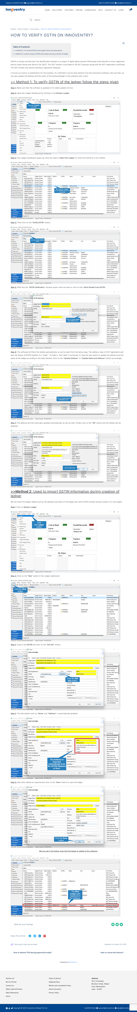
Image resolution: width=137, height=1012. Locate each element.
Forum (8, 996)
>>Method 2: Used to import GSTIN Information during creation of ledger (41, 54)
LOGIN (121, 10)
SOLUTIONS (57, 10)
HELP (100, 10)
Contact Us (10, 985)
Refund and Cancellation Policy (60, 985)
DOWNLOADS (90, 10)
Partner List (10, 978)
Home (13, 29)
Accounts (35, 29)
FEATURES (69, 10)
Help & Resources (12, 993)
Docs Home (23, 29)
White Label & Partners (14, 989)
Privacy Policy (54, 993)
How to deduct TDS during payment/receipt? (32, 952)
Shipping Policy (54, 982)
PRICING (79, 10)
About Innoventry (55, 989)
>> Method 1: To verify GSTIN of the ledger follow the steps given (38, 50)
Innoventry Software (100, 73)
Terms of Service (55, 978)
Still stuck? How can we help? (26, 944)
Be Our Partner (11, 982)
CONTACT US (110, 10)
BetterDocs (73, 962)
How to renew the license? (112, 952)
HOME (47, 10)
